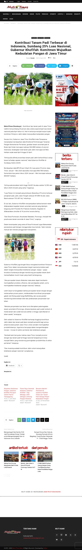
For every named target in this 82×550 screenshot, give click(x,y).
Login (18, 1)
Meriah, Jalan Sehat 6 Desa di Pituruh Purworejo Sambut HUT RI (69, 177)
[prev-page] (5, 475)
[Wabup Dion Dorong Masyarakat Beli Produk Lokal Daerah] (11, 457)
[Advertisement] (54, 7)
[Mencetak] (38, 420)
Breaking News (8, 461)
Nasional (6, 14)
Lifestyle (60, 14)
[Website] (75, 535)
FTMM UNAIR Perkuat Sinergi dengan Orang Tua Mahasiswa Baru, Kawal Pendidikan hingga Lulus (45, 467)
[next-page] (8, 475)
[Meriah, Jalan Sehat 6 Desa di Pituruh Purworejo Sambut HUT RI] (28, 457)
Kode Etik (35, 1)
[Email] (42, 420)
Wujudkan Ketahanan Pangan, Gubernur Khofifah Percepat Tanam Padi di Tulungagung (11, 392)
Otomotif (53, 14)
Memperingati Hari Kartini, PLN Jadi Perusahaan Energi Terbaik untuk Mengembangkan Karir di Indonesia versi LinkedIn (14, 435)
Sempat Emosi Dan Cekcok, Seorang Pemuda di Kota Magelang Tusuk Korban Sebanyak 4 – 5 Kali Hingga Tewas (41, 435)
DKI (63, 206)
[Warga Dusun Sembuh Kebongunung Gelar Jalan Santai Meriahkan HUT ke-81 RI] (57, 211)
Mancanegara (16, 14)
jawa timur (40, 38)
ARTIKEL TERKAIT (18, 448)
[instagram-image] (5, 501)
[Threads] (61, 539)
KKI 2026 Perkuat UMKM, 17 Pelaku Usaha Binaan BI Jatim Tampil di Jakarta (69, 202)
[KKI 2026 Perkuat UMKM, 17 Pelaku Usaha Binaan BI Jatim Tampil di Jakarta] (57, 201)
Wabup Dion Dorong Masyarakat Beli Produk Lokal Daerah (11, 465)
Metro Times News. (17, 548)
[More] (72, 66)
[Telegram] (33, 420)
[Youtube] (56, 539)
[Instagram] (61, 534)
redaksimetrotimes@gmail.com (33, 538)
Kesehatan (69, 14)
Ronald (32, 58)
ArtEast (45, 548)
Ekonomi (25, 14)
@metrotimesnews (52, 492)
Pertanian (47, 38)
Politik (38, 14)
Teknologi (45, 14)
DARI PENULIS (40, 448)
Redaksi (24, 1)
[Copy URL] (47, 420)
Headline (13, 23)
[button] (79, 14)
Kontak (30, 1)
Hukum (32, 14)
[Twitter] (28, 420)
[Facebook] (24, 420)
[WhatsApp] (19, 420)
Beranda (6, 23)
